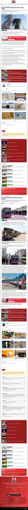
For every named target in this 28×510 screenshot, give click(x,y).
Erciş (9, 505)
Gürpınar (22, 505)
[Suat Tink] (3, 324)
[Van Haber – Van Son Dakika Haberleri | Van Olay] (14, 1)
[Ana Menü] (1, 1)
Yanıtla (4, 379)
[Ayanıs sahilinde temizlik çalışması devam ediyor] (20, 115)
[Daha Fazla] (6, 30)
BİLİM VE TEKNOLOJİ (23, 4)
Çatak (24, 505)
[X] (12, 493)
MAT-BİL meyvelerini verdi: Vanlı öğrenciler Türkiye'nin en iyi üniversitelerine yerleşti (16, 171)
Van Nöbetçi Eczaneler (5, 498)
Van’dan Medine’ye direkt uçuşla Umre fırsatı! (14, 174)
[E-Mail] (6, 89)
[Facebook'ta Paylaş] (2, 30)
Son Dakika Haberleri (5, 502)
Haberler (2, 6)
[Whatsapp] (16, 493)
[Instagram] (13, 493)
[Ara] (26, 1)
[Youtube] (14, 493)
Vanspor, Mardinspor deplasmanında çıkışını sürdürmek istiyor (16, 185)
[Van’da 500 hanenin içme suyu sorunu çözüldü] (20, 344)
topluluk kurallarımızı (8, 133)
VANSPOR (2, 4)
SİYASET (9, 4)
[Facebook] (10, 493)
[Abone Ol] (25, 30)
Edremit (7, 505)
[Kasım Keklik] (3, 85)
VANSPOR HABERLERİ (10, 184)
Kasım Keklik (8, 84)
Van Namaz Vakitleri (5, 499)
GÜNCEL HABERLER (7, 6)
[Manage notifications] (26, 508)
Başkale (18, 505)
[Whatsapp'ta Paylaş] (5, 30)
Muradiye (11, 505)
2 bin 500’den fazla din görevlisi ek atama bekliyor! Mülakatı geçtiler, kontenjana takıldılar (19, 358)
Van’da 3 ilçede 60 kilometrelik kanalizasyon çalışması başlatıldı (15, 167)
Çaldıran (16, 505)
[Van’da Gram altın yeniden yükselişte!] (8, 115)
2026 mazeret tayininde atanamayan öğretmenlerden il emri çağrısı (16, 178)
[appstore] (10, 495)
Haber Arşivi (16, 502)
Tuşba (5, 505)
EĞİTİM (18, 4)
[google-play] (17, 495)
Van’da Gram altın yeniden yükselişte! (7, 119)
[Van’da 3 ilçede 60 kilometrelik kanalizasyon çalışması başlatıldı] (8, 96)
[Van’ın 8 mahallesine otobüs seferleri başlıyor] (14, 212)
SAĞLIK (15, 4)
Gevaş (20, 505)
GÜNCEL (5, 4)
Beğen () (7, 379)
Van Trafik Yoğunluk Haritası (18, 499)
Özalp (13, 505)
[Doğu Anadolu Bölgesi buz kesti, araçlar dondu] (14, 21)
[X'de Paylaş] (3, 30)
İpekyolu (3, 505)
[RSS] (17, 493)
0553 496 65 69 (14, 488)
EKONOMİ (12, 4)
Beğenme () (10, 379)
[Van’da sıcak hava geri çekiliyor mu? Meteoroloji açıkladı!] (8, 353)
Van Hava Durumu (17, 498)
